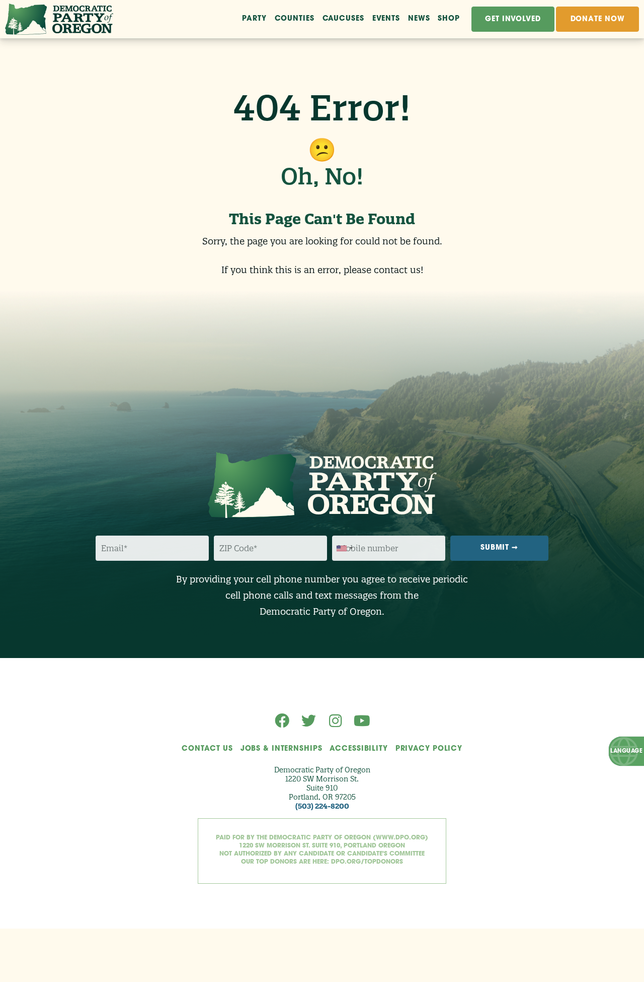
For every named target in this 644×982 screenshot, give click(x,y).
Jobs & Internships (281, 749)
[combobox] (344, 548)
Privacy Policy (428, 749)
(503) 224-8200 (322, 806)
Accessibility (358, 749)
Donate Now (598, 19)
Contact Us (207, 749)
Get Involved (513, 19)
